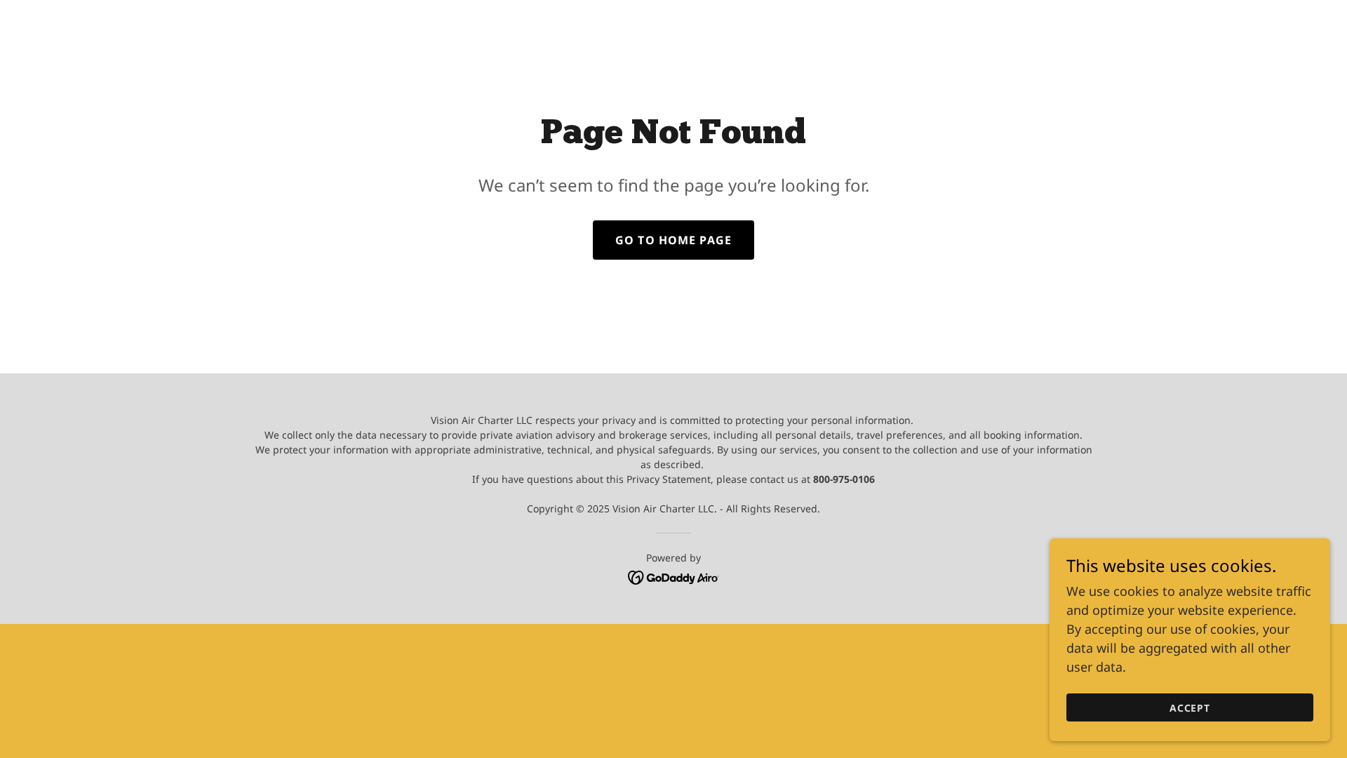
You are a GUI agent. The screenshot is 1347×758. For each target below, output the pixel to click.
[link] (674, 576)
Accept (1190, 707)
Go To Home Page (673, 240)
